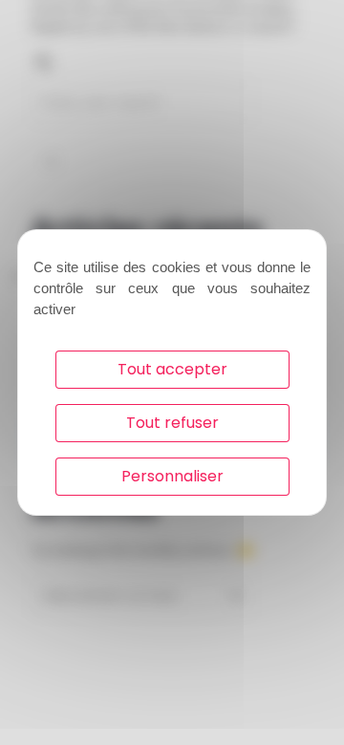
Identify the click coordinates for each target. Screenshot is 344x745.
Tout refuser (172, 423)
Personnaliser (172, 476)
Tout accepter (172, 369)
